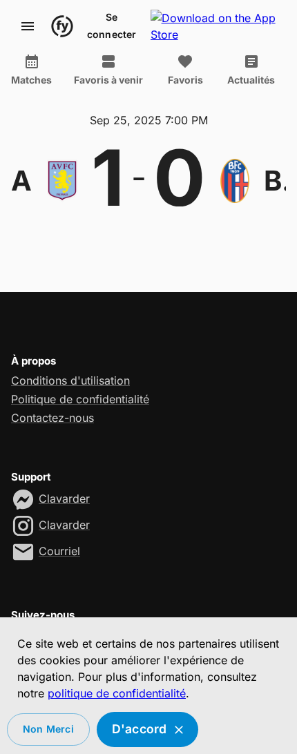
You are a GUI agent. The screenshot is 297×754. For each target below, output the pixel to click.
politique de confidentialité (117, 693)
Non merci (48, 729)
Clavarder (64, 498)
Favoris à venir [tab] (108, 80)
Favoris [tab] (185, 80)
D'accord (139, 729)
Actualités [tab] (251, 80)
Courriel (59, 551)
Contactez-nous (52, 418)
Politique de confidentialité (80, 399)
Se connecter (112, 25)
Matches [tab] (31, 80)
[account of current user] (27, 26)
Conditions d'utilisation (70, 380)
